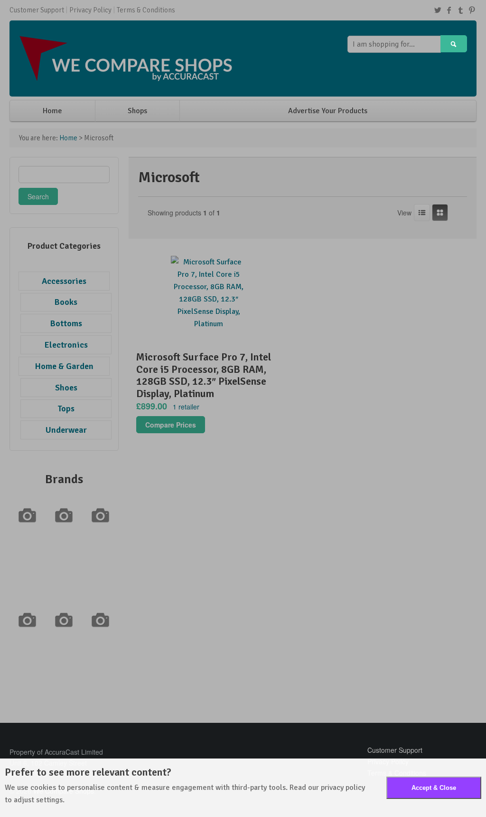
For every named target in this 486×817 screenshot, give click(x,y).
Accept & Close (433, 787)
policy (355, 787)
